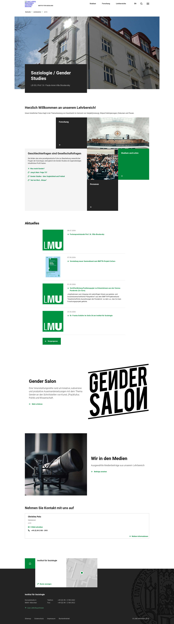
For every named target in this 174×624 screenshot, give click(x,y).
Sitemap (28, 619)
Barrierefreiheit (64, 619)
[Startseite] (30, 563)
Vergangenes (53, 341)
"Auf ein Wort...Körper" (38, 180)
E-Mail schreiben (37, 527)
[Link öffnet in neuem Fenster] (66, 572)
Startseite (28, 12)
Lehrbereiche (37, 12)
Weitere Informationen (140, 536)
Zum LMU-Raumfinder (35, 608)
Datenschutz (39, 619)
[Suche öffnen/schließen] (141, 4)
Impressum (51, 619)
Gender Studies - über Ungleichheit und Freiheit (47, 176)
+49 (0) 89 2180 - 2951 (39, 530)
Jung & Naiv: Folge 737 (38, 172)
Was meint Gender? (37, 169)
